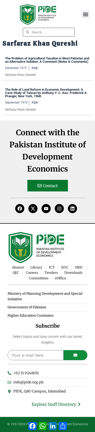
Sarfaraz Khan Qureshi (20, 75)
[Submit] (76, 355)
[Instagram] (59, 208)
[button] (85, 14)
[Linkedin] (72, 208)
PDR (34, 68)
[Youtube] (46, 208)
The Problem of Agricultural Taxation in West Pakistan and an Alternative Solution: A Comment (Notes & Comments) (47, 59)
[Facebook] (19, 208)
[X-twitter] (32, 208)
